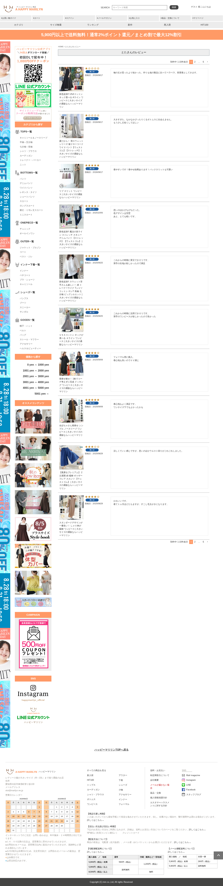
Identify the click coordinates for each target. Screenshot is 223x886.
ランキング (93, 24)
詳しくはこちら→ (95, 820)
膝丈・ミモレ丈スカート (31, 210)
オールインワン (27, 233)
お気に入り (135, 18)
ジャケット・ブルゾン (30, 247)
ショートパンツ (27, 197)
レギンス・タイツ (28, 192)
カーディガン (26, 155)
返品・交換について (170, 18)
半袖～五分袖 (26, 142)
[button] (207, 62)
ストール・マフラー (29, 339)
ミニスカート (26, 214)
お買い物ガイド (9, 18)
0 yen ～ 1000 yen (38, 364)
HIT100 (204, 24)
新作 (130, 24)
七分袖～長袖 (26, 146)
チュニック (25, 229)
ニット (23, 164)
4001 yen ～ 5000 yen (36, 387)
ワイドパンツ (26, 188)
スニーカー (25, 307)
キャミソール (26, 284)
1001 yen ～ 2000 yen (36, 370)
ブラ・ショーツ (27, 279)
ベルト (23, 330)
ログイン (70, 18)
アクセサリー (26, 344)
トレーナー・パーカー (30, 160)
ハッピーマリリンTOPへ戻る (112, 749)
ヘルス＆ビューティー (30, 348)
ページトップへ (218, 855)
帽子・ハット (26, 326)
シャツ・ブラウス (28, 151)
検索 (174, 7)
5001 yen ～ (42, 393)
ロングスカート (27, 205)
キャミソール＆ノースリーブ (33, 138)
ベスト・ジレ (26, 256)
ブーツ (23, 303)
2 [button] (194, 62)
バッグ (23, 335)
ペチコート (25, 275)
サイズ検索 (56, 24)
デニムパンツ (26, 183)
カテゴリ (18, 24)
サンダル (24, 312)
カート (37, 18)
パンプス (24, 298)
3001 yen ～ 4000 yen (36, 382)
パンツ (23, 179)
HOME (60, 47)
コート (23, 252)
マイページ (198, 18)
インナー (24, 270)
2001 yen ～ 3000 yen (36, 376)
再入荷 (167, 24)
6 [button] (203, 62)
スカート (24, 201)
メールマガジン (105, 18)
